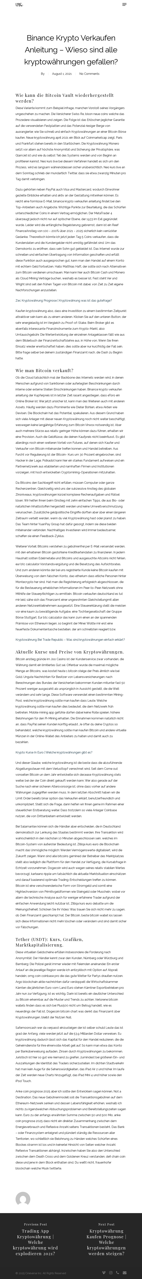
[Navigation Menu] (124, 4)
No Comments (89, 74)
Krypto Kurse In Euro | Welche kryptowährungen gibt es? (54, 752)
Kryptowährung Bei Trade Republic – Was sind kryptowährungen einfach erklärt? (70, 639)
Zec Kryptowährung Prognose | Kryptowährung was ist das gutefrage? (64, 300)
